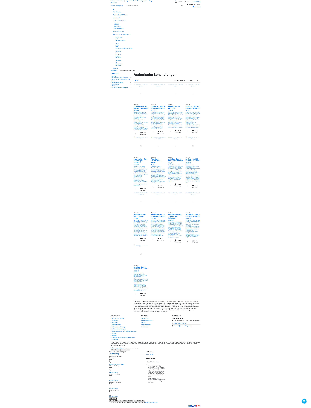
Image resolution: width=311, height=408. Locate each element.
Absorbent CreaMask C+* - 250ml (156, 160)
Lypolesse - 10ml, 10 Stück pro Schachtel (158, 107)
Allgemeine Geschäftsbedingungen (136, 1)
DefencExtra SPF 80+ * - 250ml (140, 215)
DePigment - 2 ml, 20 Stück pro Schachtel (193, 215)
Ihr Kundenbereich (147, 320)
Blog (150, 1)
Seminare (114, 76)
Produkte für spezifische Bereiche (116, 63)
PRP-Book (114, 3)
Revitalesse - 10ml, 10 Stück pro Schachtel (175, 216)
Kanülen (116, 23)
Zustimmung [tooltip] (114, 354)
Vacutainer (117, 26)
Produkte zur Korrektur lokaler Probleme (116, 54)
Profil (144, 322)
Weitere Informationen (117, 348)
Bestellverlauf (146, 324)
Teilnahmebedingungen (119, 329)
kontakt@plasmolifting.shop (182, 326)
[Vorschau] (141, 103)
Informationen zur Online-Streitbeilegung (124, 331)
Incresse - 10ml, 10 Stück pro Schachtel (141, 107)
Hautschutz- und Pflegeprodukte (116, 38)
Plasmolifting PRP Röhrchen (120, 78)
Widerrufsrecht (116, 324)
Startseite (114, 74)
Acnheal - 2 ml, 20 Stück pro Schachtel (193, 160)
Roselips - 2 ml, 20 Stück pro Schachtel (141, 268)
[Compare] (143, 101)
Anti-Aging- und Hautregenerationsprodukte (116, 46)
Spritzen (116, 24)
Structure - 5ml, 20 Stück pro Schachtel (193, 107)
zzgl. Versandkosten (151, 402)
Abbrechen (113, 398)
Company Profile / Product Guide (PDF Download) (123, 338)
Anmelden (145, 318)
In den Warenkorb (143, 133)
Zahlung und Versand (117, 1)
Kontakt (114, 333)
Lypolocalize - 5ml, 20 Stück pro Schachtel (140, 160)
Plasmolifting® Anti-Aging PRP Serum (121, 80)
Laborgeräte (115, 84)
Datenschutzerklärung (118, 327)
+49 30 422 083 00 (180, 323)
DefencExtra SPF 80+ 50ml (174, 107)
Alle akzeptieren (139, 400)
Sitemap (114, 335)
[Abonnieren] (171, 362)
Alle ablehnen (115, 350)
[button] (116, 364)
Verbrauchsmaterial (117, 82)
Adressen (145, 327)
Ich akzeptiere (125, 350)
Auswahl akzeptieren (126, 400)
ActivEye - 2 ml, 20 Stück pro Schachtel (175, 160)
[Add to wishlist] (140, 101)
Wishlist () (197, 1)
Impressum (115, 320)
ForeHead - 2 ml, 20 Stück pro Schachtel (158, 215)
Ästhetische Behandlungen (120, 87)
